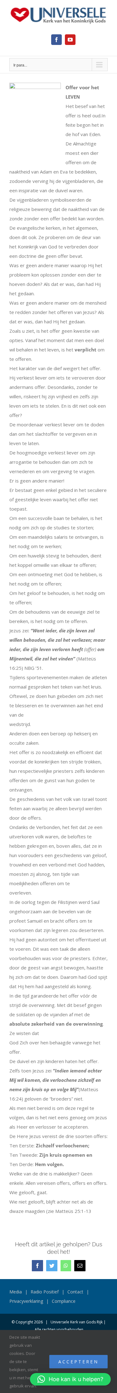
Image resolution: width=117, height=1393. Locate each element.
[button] (70, 1379)
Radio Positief (45, 1292)
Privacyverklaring (26, 1301)
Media (15, 1292)
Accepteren (78, 1362)
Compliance (64, 1301)
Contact (75, 1292)
